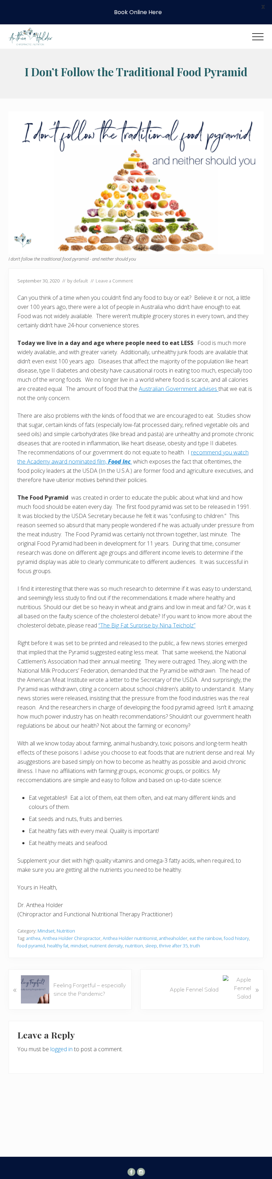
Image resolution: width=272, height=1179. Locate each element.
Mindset (46, 931)
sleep (151, 945)
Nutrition (66, 931)
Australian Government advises (179, 389)
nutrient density (106, 945)
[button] (257, 37)
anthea (33, 938)
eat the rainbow (205, 938)
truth (195, 945)
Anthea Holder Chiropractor (71, 938)
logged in (61, 1049)
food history (236, 938)
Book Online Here (138, 12)
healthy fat (57, 945)
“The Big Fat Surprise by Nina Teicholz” (147, 625)
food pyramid (31, 945)
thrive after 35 (173, 945)
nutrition (134, 945)
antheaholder (173, 938)
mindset (78, 945)
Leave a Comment (114, 281)
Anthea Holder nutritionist (130, 938)
